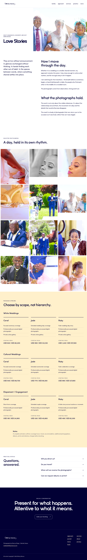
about (78, 539)
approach (61, 3)
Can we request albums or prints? (62, 476)
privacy (79, 541)
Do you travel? (62, 464)
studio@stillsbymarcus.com (10, 545)
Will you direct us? (62, 459)
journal (69, 539)
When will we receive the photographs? (62, 470)
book (68, 544)
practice (75, 3)
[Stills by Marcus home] (9, 4)
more (82, 3)
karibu (54, 3)
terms (69, 541)
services (68, 3)
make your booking (42, 517)
